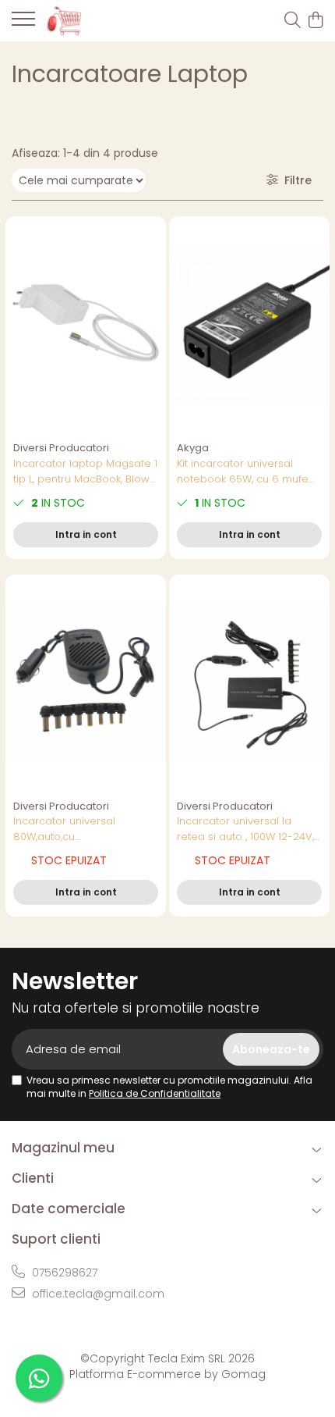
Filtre (295, 180)
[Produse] (23, 23)
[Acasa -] (101, 20)
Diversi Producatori (61, 447)
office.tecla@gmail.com (96, 1293)
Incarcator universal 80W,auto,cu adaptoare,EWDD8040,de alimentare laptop (78, 829)
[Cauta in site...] (292, 21)
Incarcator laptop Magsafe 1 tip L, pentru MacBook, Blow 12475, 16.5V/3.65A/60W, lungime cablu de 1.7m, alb (85, 471)
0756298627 (63, 1272)
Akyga (193, 447)
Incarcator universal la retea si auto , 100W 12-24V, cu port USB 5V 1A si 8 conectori (245, 829)
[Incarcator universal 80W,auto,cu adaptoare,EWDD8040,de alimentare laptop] (85, 683)
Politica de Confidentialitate (154, 1093)
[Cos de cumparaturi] (315, 21)
